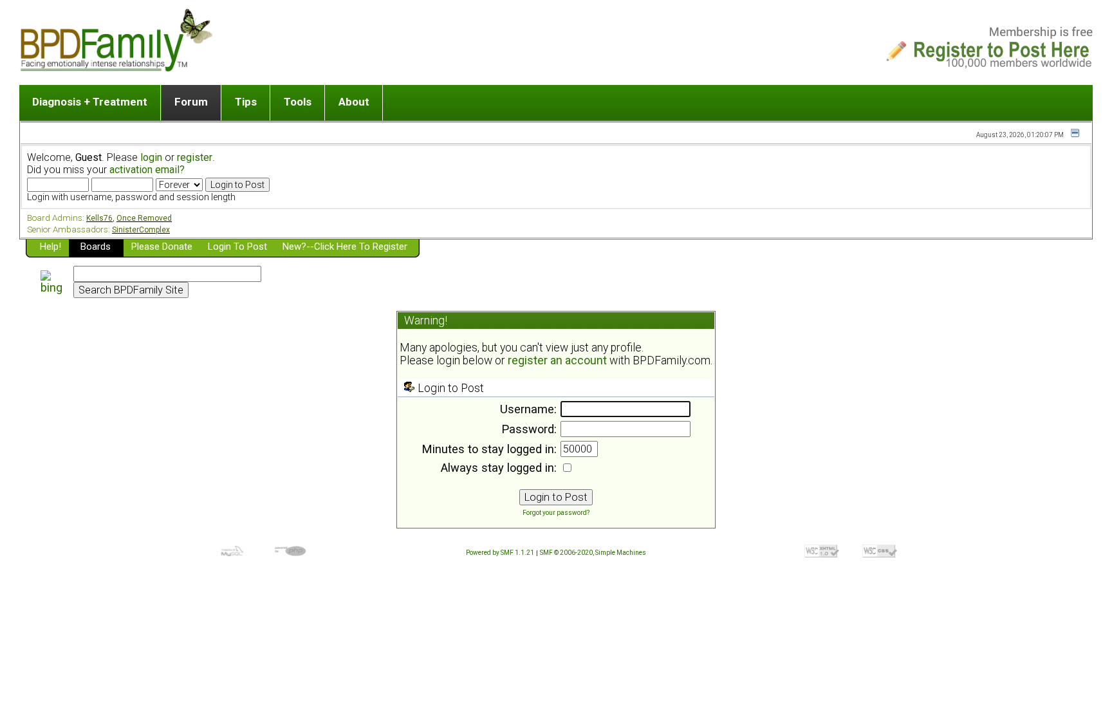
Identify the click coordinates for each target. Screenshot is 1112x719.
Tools (297, 101)
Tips (246, 101)
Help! (50, 246)
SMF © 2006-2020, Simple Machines (593, 552)
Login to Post (237, 246)
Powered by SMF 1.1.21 (500, 552)
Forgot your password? (556, 512)
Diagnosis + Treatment (89, 101)
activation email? (147, 169)
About (353, 101)
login (151, 157)
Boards (95, 246)
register (194, 157)
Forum (191, 101)
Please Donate (161, 246)
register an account (557, 360)
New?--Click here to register (345, 246)
